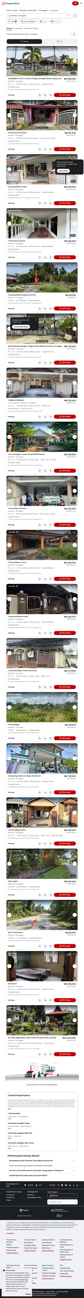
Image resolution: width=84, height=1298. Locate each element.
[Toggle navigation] (81, 3)
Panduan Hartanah (12, 1247)
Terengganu (43, 10)
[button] (9, 28)
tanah (70, 1101)
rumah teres (32, 1101)
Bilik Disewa (46, 1248)
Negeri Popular (47, 1265)
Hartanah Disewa (48, 1240)
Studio (10, 1136)
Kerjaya (8, 1200)
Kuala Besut (12, 1116)
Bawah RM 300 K (26, 1126)
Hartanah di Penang (48, 1276)
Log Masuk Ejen (65, 1268)
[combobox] (39, 15)
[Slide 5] (43, 73)
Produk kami (10, 1197)
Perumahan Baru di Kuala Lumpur (66, 1251)
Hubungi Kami (32, 1192)
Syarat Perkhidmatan (37, 1291)
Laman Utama (11, 10)
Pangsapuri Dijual (30, 1245)
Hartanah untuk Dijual (28, 10)
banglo (61, 1101)
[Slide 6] (45, 73)
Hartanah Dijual (30, 1240)
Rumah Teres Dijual (30, 1248)
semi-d (56, 1101)
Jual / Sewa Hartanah (67, 1271)
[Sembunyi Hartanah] (69, 48)
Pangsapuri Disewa (48, 1245)
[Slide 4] (41, 73)
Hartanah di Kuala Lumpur (48, 1269)
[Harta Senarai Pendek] (74, 48)
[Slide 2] (38, 73)
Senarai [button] (25, 42)
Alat (61, 1265)
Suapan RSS (64, 1273)
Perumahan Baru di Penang (66, 1256)
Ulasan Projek (11, 1250)
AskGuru (9, 1245)
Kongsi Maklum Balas (34, 1197)
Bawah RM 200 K (13, 1126)
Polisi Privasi (24, 1279)
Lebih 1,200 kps (13, 1146)
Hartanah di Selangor (49, 1273)
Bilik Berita (30, 1195)
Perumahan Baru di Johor (66, 1246)
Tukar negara (52, 1192)
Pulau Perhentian (23, 1116)
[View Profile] (15, 48)
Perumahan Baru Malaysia (66, 1241)
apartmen (50, 1101)
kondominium (41, 1101)
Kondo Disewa (47, 1242)
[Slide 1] (37, 181)
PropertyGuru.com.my (13, 1223)
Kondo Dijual (28, 1242)
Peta (61, 42)
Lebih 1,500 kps (24, 1146)
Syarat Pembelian (62, 1291)
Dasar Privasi (50, 1291)
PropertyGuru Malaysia (11, 1241)
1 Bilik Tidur (17, 1136)
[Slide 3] (40, 73)
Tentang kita (10, 1195)
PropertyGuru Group (14, 1192)
